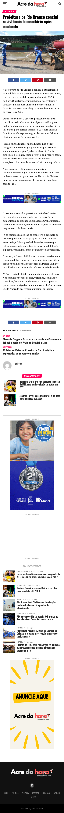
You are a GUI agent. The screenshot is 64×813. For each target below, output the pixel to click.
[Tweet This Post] (25, 80)
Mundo (33, 797)
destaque (26, 331)
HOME (6, 793)
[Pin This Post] (37, 80)
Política (15, 793)
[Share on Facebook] (13, 80)
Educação (46, 793)
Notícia (57, 793)
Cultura (25, 793)
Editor (18, 363)
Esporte (35, 793)
